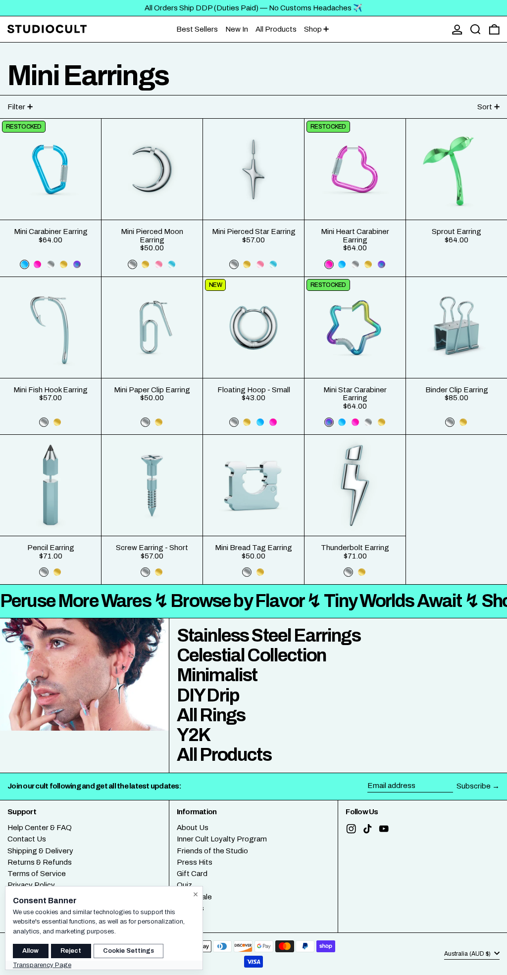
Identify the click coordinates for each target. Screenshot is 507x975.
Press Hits (194, 862)
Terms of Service (36, 874)
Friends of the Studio (212, 851)
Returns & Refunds (39, 862)
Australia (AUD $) (468, 953)
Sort (484, 107)
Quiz (184, 885)
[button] (475, 29)
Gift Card (192, 874)
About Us (192, 828)
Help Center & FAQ (39, 828)
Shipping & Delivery (40, 851)
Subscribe (473, 786)
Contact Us (26, 839)
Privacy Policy (31, 885)
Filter (16, 107)
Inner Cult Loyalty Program (222, 839)
